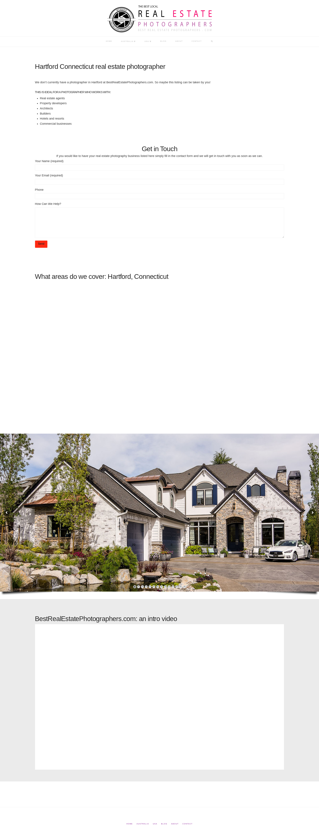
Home (129, 824)
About (175, 824)
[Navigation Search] (212, 42)
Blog (164, 824)
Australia (143, 824)
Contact (187, 824)
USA (155, 824)
